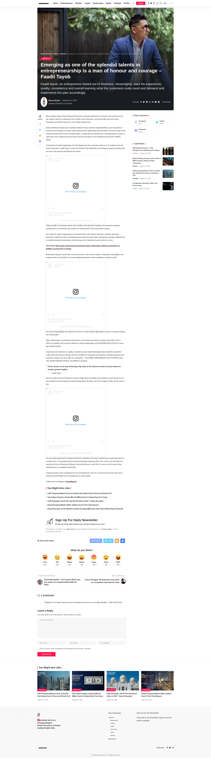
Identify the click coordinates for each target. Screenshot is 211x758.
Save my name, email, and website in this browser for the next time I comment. (65, 648)
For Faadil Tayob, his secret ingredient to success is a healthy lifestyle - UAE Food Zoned (87, 602)
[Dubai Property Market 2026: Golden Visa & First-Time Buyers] (157, 680)
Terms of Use (70, 529)
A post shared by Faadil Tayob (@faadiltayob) (76, 220)
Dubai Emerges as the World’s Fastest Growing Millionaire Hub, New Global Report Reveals (85, 509)
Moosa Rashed (54, 100)
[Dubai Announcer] (43, 3)
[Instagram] (142, 130)
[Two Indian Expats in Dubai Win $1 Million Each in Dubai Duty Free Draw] (88, 680)
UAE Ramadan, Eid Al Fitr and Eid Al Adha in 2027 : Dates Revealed (75, 501)
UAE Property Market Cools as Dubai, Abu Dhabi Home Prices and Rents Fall (79, 493)
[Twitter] (163, 122)
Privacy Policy (107, 529)
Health (135, 188)
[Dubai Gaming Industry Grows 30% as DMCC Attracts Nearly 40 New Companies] (168, 161)
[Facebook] (142, 122)
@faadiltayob (70, 482)
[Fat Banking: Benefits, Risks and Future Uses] (168, 186)
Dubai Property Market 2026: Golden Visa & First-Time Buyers (73, 505)
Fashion (135, 153)
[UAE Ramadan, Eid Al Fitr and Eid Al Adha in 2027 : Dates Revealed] (123, 680)
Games (135, 166)
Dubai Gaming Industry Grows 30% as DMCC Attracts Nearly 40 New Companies (147, 161)
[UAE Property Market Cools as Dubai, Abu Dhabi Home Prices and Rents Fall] (168, 174)
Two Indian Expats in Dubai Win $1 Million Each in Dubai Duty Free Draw (77, 497)
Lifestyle (46, 58)
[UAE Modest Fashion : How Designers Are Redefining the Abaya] (168, 151)
